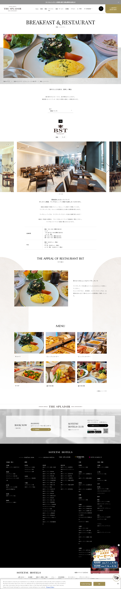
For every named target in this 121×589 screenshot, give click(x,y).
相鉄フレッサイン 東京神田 (48, 471)
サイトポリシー (72, 577)
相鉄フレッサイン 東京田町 (48, 497)
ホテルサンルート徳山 (101, 473)
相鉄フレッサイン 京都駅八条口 (85, 510)
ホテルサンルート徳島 (101, 480)
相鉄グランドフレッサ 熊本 (103, 488)
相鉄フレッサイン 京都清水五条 (85, 508)
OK (99, 584)
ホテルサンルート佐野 (29, 471)
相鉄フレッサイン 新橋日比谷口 (49, 495)
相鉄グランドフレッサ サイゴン (103, 525)
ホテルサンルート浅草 (47, 508)
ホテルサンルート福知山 (84, 521)
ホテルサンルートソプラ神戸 (85, 552)
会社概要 (30, 577)
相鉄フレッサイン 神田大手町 (49, 473)
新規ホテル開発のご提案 (41, 577)
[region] (60, 584)
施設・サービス (59, 9)
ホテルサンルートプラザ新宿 (49, 506)
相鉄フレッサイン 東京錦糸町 (49, 515)
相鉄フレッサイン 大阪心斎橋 (85, 530)
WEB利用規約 (61, 577)
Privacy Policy (50, 587)
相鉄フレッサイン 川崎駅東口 (67, 478)
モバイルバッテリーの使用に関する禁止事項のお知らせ (60, 2)
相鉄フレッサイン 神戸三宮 (84, 550)
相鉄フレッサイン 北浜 (83, 528)
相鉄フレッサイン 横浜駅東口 (67, 467)
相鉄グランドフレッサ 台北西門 (103, 517)
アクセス (73, 9)
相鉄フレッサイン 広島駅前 (103, 467)
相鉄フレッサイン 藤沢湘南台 (67, 489)
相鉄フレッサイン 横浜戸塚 (66, 476)
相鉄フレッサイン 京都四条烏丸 (85, 506)
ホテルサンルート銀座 (47, 487)
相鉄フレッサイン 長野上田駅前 (85, 478)
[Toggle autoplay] (62, 194)
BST (53, 110)
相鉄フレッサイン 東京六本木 (49, 500)
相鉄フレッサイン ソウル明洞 (103, 501)
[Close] (118, 584)
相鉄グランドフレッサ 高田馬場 (49, 504)
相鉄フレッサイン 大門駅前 (48, 491)
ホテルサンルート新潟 (83, 467)
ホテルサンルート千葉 (29, 484)
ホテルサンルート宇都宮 (30, 467)
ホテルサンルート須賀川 (11, 502)
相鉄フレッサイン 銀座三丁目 (49, 482)
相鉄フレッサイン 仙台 (11, 495)
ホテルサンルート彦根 (83, 499)
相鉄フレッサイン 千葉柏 (30, 487)
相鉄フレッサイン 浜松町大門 (49, 489)
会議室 (67, 9)
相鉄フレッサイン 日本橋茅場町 (49, 480)
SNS (80, 8)
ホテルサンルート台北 (101, 519)
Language (88, 8)
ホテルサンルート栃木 (29, 469)
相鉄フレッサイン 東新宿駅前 (49, 502)
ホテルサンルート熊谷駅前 (30, 478)
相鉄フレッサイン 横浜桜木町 (67, 473)
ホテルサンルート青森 (10, 473)
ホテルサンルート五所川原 (11, 476)
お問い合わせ (21, 577)
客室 (41, 9)
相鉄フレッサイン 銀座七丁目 (49, 484)
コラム (52, 577)
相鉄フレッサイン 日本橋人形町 (49, 478)
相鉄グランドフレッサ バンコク (103, 532)
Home (37, 9)
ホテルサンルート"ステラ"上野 (49, 511)
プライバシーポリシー (84, 577)
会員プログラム (95, 425)
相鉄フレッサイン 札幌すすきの (12, 467)
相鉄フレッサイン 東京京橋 (48, 476)
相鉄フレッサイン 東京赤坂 (48, 493)
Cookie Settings (85, 584)
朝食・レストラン (49, 9)
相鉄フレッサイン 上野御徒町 (49, 513)
